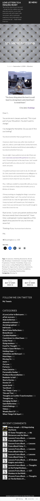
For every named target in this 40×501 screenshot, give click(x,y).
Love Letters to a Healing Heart (12, 3)
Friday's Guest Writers (11, 348)
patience (5, 269)
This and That (8, 393)
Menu (34, 2)
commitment (16, 261)
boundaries (23, 259)
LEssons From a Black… (17, 476)
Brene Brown (8, 333)
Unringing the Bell (10, 401)
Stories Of (7, 383)
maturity (28, 265)
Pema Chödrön (8, 369)
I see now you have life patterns (17, 158)
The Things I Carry (10, 390)
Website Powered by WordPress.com (20, 496)
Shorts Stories (8, 380)
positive (19, 269)
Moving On (5, 267)
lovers (8, 265)
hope (25, 263)
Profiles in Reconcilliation (13, 375)
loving (12, 265)
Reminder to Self (9, 377)
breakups (8, 261)
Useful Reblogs (9, 406)
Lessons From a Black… (17, 438)
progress (5, 271)
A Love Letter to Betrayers (13, 314)
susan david (7, 385)
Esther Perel (7, 341)
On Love (6, 364)
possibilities (26, 269)
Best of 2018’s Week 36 (30, 283)
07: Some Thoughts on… (17, 433)
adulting (17, 259)
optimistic (28, 267)
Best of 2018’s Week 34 (10, 283)
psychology (12, 271)
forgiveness (6, 263)
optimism (21, 267)
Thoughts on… (8, 398)
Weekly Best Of (9, 411)
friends (12, 263)
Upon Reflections (9, 404)
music (5, 362)
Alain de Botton (9, 320)
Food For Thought (10, 346)
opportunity (14, 267)
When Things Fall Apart (12, 414)
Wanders (30, 66)
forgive (29, 261)
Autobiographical (10, 325)
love (3, 265)
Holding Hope (8, 351)
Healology (31, 108)
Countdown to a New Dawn (13, 338)
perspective (12, 269)
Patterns (6, 367)
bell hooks (7, 328)
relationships (20, 271)
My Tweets (7, 301)
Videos (5, 409)
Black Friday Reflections (12, 330)
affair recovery (9, 317)
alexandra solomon (10, 322)
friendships (19, 263)
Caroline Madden (9, 335)
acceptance (9, 259)
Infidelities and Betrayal (12, 354)
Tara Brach (7, 388)
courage (23, 261)
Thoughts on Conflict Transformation (17, 396)
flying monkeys (9, 343)
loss (29, 263)
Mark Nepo (7, 356)
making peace (19, 265)
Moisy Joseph (13, 427)
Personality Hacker (10, 372)
